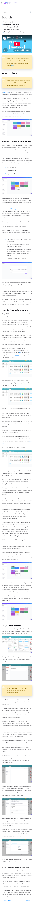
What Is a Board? (8, 22)
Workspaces (6, 900)
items (20, 352)
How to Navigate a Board (10, 27)
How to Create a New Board (11, 24)
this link (13, 65)
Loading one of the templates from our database (16, 209)
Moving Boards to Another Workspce (14, 32)
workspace (6, 92)
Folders (29, 900)
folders (17, 355)
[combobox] (15, 12)
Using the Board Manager (11, 29)
